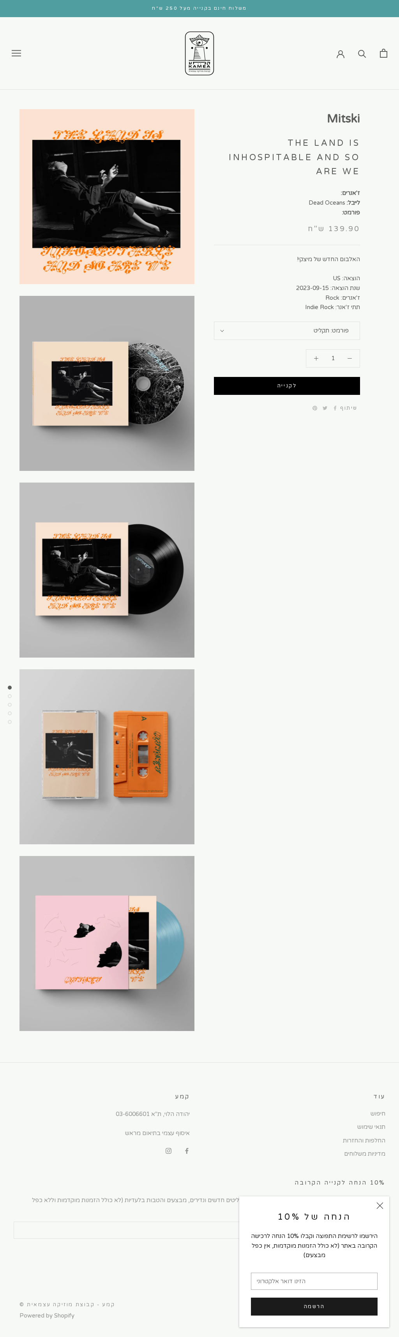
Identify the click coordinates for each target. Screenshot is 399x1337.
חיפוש (378, 1113)
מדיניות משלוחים (364, 1153)
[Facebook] (335, 408)
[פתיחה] (383, 53)
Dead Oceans (327, 202)
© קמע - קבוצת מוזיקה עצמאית (67, 1305)
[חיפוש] (362, 53)
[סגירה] (379, 1205)
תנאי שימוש (371, 1126)
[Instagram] (168, 1150)
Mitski (343, 118)
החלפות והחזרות (364, 1140)
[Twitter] (325, 408)
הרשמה (314, 1306)
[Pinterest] (314, 408)
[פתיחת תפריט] (16, 53)
